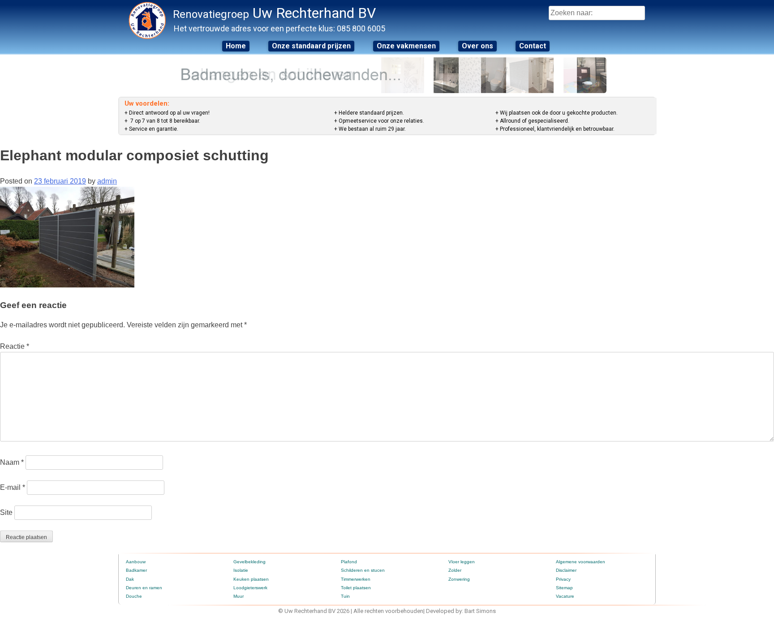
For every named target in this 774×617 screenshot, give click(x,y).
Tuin (345, 596)
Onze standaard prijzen (311, 46)
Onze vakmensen (406, 46)
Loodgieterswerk (250, 587)
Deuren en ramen (144, 587)
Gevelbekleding (249, 561)
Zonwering (459, 579)
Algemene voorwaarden (580, 561)
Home (236, 46)
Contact (532, 46)
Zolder (454, 570)
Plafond (349, 561)
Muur (238, 596)
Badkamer (136, 570)
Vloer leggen (461, 561)
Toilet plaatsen (356, 587)
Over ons (477, 46)
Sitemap (564, 587)
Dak (130, 579)
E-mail (12, 487)
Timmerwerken (355, 579)
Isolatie (240, 570)
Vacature (565, 596)
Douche (134, 596)
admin (107, 181)
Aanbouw (136, 561)
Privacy (563, 579)
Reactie (14, 346)
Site (6, 512)
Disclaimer (566, 570)
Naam (12, 462)
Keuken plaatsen (251, 579)
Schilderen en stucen (363, 570)
